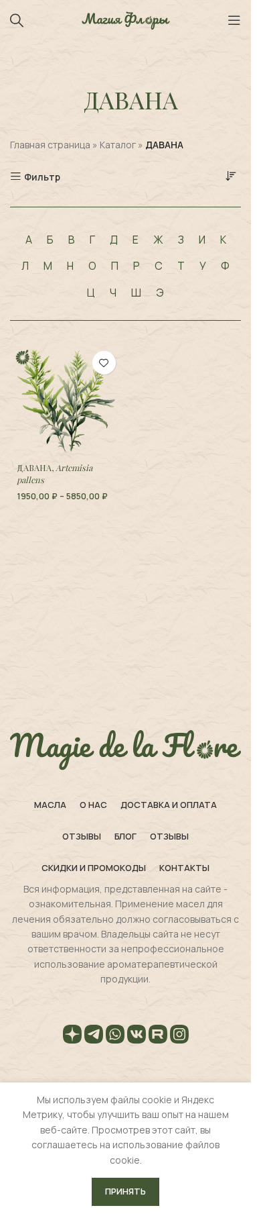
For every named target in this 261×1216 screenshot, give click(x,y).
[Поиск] (16, 20)
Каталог (118, 144)
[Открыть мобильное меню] (234, 20)
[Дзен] (72, 1036)
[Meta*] (179, 1036)
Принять (125, 1191)
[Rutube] (158, 1036)
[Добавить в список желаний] (104, 362)
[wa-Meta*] (115, 1036)
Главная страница (50, 144)
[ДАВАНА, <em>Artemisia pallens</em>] (66, 400)
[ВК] (136, 1036)
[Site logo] (126, 19)
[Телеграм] (93, 1036)
